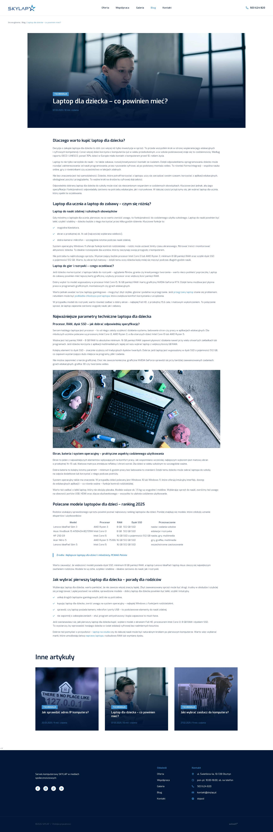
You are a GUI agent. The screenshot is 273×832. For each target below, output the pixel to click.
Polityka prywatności (61, 824)
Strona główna (14, 22)
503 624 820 (257, 7)
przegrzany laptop (183, 292)
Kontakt (167, 7)
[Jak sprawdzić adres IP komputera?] (67, 699)
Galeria (140, 7)
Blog (153, 7)
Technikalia (60, 94)
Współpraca (122, 7)
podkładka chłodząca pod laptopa (92, 296)
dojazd (200, 798)
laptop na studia (101, 632)
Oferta (105, 7)
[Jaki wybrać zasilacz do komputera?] (206, 699)
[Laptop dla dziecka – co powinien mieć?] (136, 699)
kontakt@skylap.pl (206, 792)
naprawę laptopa (94, 635)
